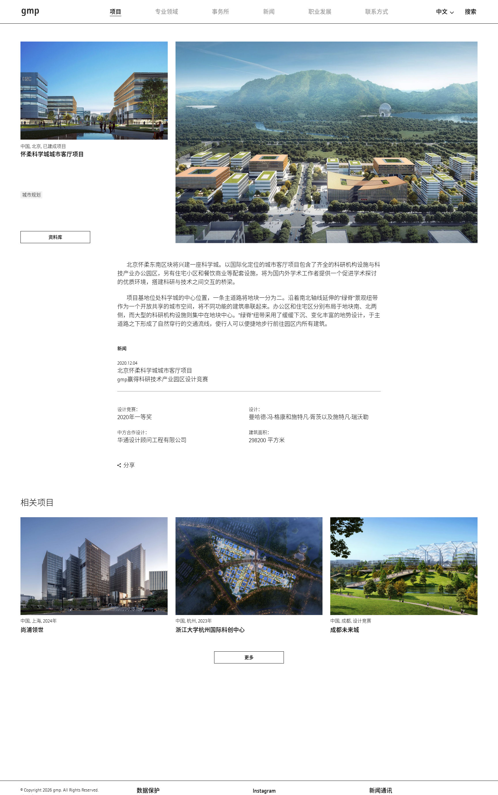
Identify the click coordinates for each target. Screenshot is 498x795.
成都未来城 (344, 630)
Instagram (264, 790)
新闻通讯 (380, 790)
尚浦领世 (32, 630)
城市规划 (31, 195)
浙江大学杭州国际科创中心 (210, 630)
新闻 (269, 11)
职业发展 (319, 11)
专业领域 (166, 11)
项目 (115, 11)
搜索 (470, 11)
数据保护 (148, 790)
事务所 (220, 11)
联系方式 (376, 11)
